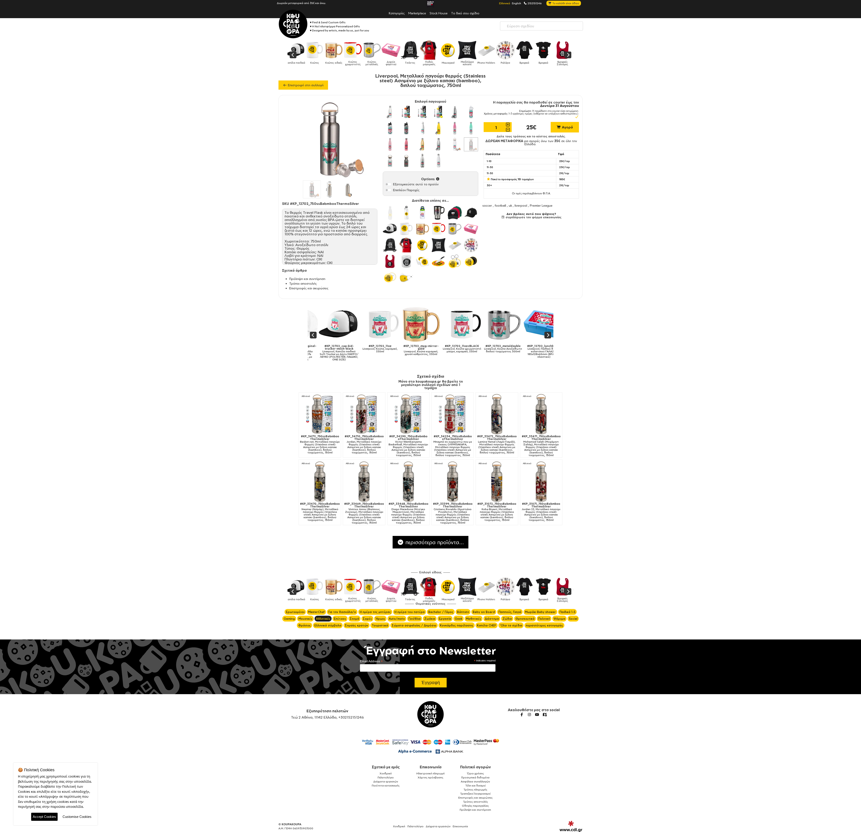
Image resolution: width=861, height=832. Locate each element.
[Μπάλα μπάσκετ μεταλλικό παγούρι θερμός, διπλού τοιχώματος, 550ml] (406, 112)
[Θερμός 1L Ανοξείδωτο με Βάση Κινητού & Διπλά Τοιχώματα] (471, 112)
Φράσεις (304, 625)
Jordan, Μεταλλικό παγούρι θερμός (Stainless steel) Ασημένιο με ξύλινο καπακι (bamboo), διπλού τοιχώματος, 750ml (364, 444)
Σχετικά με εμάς (386, 767)
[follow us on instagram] (529, 714)
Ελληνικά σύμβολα (327, 625)
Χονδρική (386, 773)
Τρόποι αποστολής (303, 283)
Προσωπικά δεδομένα (475, 777)
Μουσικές (305, 618)
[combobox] (541, 26)
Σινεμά (354, 618)
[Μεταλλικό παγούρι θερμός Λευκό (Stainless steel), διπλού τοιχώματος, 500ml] (390, 112)
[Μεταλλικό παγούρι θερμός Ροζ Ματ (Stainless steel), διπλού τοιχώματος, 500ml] (406, 144)
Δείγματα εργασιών (385, 781)
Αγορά (567, 127)
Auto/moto (397, 618)
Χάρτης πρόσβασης (430, 777)
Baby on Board (484, 612)
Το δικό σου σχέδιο (465, 13)
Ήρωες (380, 618)
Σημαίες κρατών (356, 625)
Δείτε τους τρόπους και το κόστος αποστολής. (531, 136)
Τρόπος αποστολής (475, 801)
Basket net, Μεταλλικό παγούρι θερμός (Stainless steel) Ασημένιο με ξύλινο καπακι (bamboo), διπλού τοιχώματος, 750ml (320, 444)
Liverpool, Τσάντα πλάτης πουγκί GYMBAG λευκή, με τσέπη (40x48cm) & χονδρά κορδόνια (498, 353)
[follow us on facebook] (522, 714)
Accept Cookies (44, 817)
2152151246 (534, 3)
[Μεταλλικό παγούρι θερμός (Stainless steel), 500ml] (422, 128)
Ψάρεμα (559, 618)
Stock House (439, 13)
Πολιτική (544, 618)
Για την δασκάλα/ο (342, 612)
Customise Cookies (77, 817)
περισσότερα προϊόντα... (434, 542)
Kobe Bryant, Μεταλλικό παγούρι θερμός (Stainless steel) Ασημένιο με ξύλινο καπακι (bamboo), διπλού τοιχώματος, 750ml (496, 512)
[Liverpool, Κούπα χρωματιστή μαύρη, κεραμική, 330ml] (375, 324)
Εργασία (445, 618)
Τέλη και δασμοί (475, 785)
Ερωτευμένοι (295, 612)
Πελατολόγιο (386, 777)
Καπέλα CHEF (486, 625)
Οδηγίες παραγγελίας (475, 805)
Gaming (289, 618)
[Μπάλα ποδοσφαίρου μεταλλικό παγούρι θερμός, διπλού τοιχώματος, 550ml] (422, 112)
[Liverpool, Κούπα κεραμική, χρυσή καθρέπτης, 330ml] (334, 324)
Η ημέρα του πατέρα (409, 612)
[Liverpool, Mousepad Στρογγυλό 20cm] (538, 324)
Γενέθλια (415, 618)
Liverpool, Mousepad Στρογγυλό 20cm (539, 350)
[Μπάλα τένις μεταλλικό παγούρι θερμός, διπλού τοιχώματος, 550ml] (439, 112)
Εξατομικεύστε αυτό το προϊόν (416, 184)
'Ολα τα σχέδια (511, 625)
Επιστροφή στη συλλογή (305, 85)
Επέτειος (340, 618)
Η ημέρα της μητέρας (375, 612)
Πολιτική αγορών (475, 767)
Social (573, 618)
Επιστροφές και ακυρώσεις (308, 288)
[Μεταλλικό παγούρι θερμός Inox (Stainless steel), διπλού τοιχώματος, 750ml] (422, 160)
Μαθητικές (473, 618)
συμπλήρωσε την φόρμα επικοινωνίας (533, 217)
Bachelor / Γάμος (440, 612)
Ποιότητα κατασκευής (386, 785)
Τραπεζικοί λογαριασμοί (475, 793)
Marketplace (417, 13)
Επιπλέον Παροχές (406, 190)
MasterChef (316, 612)
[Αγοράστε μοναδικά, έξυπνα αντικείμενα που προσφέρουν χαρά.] (293, 24)
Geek (458, 618)
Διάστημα (492, 618)
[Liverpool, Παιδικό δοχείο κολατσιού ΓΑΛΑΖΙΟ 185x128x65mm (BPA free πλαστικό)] (457, 324)
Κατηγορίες (397, 13)
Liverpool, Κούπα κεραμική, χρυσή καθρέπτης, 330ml (334, 350)
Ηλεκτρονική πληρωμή (430, 773)
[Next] (568, 55)
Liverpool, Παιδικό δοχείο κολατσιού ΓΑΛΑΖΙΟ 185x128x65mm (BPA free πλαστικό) (457, 351)
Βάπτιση (463, 612)
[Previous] (293, 55)
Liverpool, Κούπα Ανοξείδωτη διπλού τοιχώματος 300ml (416, 349)
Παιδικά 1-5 (567, 612)
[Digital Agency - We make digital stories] (571, 826)
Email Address (371, 661)
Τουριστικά (380, 625)
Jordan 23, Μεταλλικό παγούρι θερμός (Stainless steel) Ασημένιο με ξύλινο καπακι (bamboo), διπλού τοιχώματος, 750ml (541, 512)
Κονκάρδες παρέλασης (456, 625)
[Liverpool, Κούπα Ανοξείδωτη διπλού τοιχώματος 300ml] (416, 324)
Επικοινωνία (430, 767)
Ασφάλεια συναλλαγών (475, 781)
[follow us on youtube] (537, 714)
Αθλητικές (323, 618)
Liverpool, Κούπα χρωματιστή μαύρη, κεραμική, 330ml (375, 349)
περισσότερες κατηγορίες (544, 625)
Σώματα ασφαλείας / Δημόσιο (414, 625)
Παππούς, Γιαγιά (509, 612)
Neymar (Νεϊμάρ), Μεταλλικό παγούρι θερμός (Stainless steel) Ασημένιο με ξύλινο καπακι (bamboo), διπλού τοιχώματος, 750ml (320, 512)
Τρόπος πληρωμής (475, 789)
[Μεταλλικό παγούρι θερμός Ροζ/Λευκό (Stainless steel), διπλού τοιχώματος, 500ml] (455, 128)
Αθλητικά (306, 396)
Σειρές (367, 618)
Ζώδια (507, 618)
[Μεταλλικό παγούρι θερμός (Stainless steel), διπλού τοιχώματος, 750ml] (439, 160)
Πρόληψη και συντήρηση (307, 279)
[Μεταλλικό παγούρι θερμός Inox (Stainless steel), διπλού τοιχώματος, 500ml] (455, 112)
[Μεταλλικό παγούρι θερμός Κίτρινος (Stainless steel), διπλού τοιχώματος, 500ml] (439, 128)
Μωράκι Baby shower (540, 612)
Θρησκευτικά (525, 618)
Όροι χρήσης (475, 773)
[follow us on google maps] (544, 714)
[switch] (388, 184)
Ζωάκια (429, 618)
